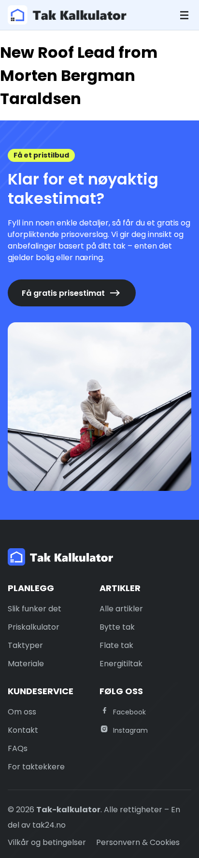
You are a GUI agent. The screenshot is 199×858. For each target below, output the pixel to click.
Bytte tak (117, 627)
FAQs (18, 748)
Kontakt (23, 730)
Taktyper (25, 645)
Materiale (26, 663)
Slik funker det (34, 608)
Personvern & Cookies (138, 842)
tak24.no (49, 825)
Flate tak (116, 645)
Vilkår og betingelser (47, 842)
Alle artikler (121, 608)
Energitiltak (121, 663)
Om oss (22, 711)
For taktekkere (36, 766)
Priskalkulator (33, 627)
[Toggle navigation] (184, 15)
